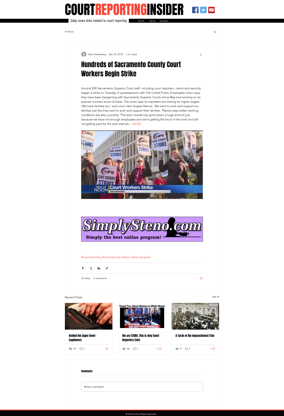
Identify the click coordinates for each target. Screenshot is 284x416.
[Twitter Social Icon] (203, 10)
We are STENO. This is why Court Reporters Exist (140, 338)
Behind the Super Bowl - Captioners (83, 338)
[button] (215, 31)
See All (215, 296)
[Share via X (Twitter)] (90, 268)
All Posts (69, 31)
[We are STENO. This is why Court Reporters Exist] (142, 316)
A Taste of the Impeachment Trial (195, 336)
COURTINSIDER (124, 9)
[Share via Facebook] (82, 268)
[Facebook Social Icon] (195, 10)
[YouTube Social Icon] (211, 10)
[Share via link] (106, 268)
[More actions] (201, 54)
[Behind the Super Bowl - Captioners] (88, 316)
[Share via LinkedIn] (98, 268)
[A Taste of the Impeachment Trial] (195, 316)
